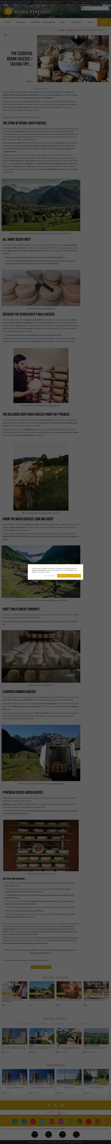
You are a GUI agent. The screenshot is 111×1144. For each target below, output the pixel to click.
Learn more (50, 576)
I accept (76, 576)
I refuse (64, 576)
